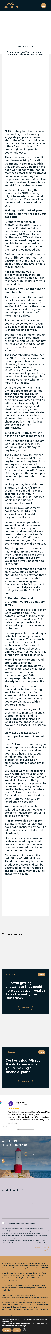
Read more (25, 1007)
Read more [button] (6, 1123)
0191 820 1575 (11, 1154)
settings (22, 1326)
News (42, 974)
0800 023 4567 (42, 1309)
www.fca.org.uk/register (19, 1268)
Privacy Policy (30, 1223)
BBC (12, 158)
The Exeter (36, 225)
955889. (45, 1268)
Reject (17, 1330)
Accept (7, 1330)
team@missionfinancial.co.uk (39, 1154)
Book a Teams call (13, 1161)
